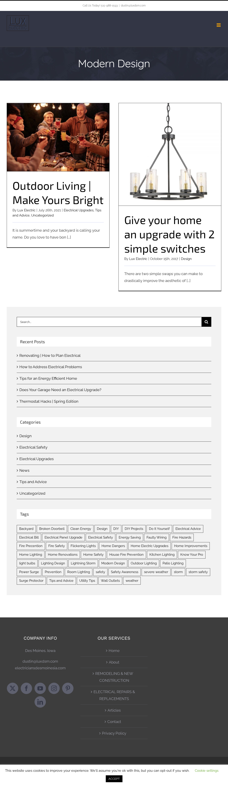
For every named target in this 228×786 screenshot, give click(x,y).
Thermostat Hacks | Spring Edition (48, 401)
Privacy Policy (114, 733)
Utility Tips (87, 581)
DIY (116, 529)
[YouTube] (40, 688)
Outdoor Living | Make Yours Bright (58, 133)
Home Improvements (190, 546)
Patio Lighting (173, 563)
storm (178, 572)
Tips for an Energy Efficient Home (48, 378)
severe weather (156, 572)
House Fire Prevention (126, 555)
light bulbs (27, 563)
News (24, 470)
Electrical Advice (188, 529)
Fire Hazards (181, 537)
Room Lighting (78, 572)
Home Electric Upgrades (149, 546)
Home (114, 650)
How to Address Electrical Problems (50, 367)
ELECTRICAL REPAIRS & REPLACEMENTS (114, 695)
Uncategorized (42, 215)
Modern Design (113, 563)
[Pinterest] (67, 688)
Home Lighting (30, 555)
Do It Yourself (159, 529)
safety (100, 572)
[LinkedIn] (40, 702)
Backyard (26, 529)
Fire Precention (31, 546)
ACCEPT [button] (114, 778)
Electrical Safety (33, 447)
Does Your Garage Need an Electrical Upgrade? (60, 390)
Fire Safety (56, 546)
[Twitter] (12, 688)
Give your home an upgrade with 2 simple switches (170, 150)
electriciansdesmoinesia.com (40, 668)
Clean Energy (80, 529)
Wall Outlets (110, 581)
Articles (114, 710)
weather (132, 581)
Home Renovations (62, 555)
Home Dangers (113, 546)
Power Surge (29, 572)
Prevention (53, 572)
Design (186, 259)
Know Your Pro (191, 555)
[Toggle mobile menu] (219, 25)
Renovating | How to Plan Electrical (50, 355)
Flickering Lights (83, 546)
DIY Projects (134, 529)
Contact (114, 721)
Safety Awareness (124, 572)
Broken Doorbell (52, 529)
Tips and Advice (33, 482)
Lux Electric (26, 210)
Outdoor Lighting (144, 563)
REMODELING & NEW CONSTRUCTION (114, 677)
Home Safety (93, 555)
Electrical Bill (29, 537)
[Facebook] (26, 688)
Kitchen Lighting (162, 555)
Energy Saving (130, 537)
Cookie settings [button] (206, 771)
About (114, 662)
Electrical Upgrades (79, 210)
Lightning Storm (83, 563)
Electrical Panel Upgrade (63, 537)
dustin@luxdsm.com (133, 5)
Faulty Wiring (157, 537)
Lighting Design (53, 563)
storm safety (198, 572)
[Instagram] (54, 688)
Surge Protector (31, 581)
